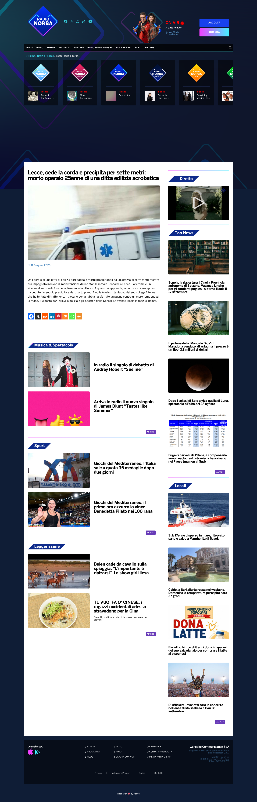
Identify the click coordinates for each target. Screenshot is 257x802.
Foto (118, 752)
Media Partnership (160, 757)
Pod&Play (65, 48)
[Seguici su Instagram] (77, 22)
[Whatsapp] (72, 316)
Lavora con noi (124, 757)
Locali (50, 55)
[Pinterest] (58, 316)
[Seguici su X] (71, 22)
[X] (38, 316)
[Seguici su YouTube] (90, 22)
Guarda (214, 32)
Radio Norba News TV (100, 48)
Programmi (93, 752)
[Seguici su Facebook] (65, 22)
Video (118, 747)
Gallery (79, 48)
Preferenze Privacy (120, 773)
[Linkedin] (52, 316)
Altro (150, 432)
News (90, 757)
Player (91, 747)
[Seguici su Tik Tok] (84, 22)
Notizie (51, 48)
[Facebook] (31, 316)
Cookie (142, 773)
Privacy (98, 773)
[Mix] (65, 316)
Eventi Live (155, 747)
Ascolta (214, 23)
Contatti (158, 773)
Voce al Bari (123, 48)
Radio (39, 48)
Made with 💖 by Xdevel (128, 794)
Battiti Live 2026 (144, 48)
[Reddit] (45, 316)
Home (29, 48)
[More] (79, 316)
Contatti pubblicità (160, 752)
